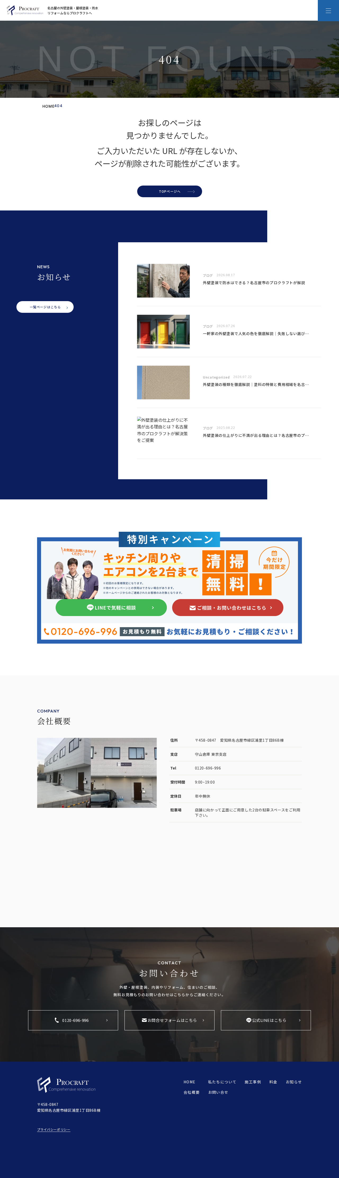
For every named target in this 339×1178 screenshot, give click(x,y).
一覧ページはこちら (45, 307)
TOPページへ (170, 191)
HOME (190, 1081)
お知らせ (294, 1081)
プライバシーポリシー (53, 1129)
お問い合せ (218, 1092)
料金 (273, 1081)
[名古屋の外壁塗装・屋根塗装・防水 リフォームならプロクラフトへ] (25, 10)
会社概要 (192, 1092)
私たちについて (222, 1081)
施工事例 (253, 1081)
